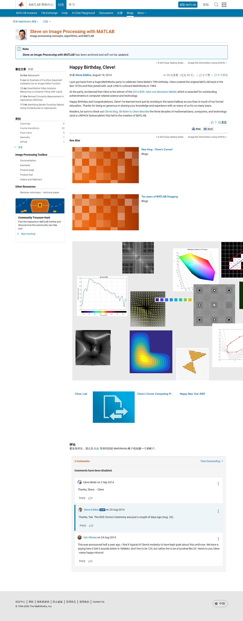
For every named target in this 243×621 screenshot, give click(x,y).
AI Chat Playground (83, 12)
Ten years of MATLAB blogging (159, 196)
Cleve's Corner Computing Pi (154, 393)
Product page (27, 170)
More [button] (141, 12)
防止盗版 (58, 601)
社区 (61, 4)
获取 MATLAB (188, 4)
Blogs (130, 12)
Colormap (42, 123)
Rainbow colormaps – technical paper (39, 192)
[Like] (212, 122)
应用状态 (71, 601)
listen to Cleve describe (136, 111)
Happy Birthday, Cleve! (92, 67)
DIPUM (42, 142)
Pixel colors (42, 132)
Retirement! (33, 75)
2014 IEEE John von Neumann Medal (154, 91)
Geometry (42, 137)
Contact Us (98, 601)
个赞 (206, 75)
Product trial (26, 174)
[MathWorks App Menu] (224, 4)
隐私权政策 (43, 601)
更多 (20, 147)
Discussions (106, 12)
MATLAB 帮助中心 (41, 4)
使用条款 (84, 601)
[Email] (208, 129)
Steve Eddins (83, 75)
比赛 (120, 12)
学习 (72, 4)
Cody (65, 12)
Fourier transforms (42, 128)
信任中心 (20, 601)
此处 (96, 448)
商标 (31, 601)
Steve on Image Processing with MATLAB (72, 31)
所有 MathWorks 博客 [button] (24, 21)
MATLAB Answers (26, 12)
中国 (222, 603)
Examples (25, 165)
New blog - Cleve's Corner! (157, 149)
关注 (224, 122)
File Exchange (49, 12)
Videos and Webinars (31, 179)
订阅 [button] (45, 21)
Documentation (28, 160)
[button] (216, 4)
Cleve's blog (111, 111)
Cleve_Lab (81, 393)
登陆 (207, 6)
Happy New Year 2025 (192, 393)
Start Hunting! (28, 234)
